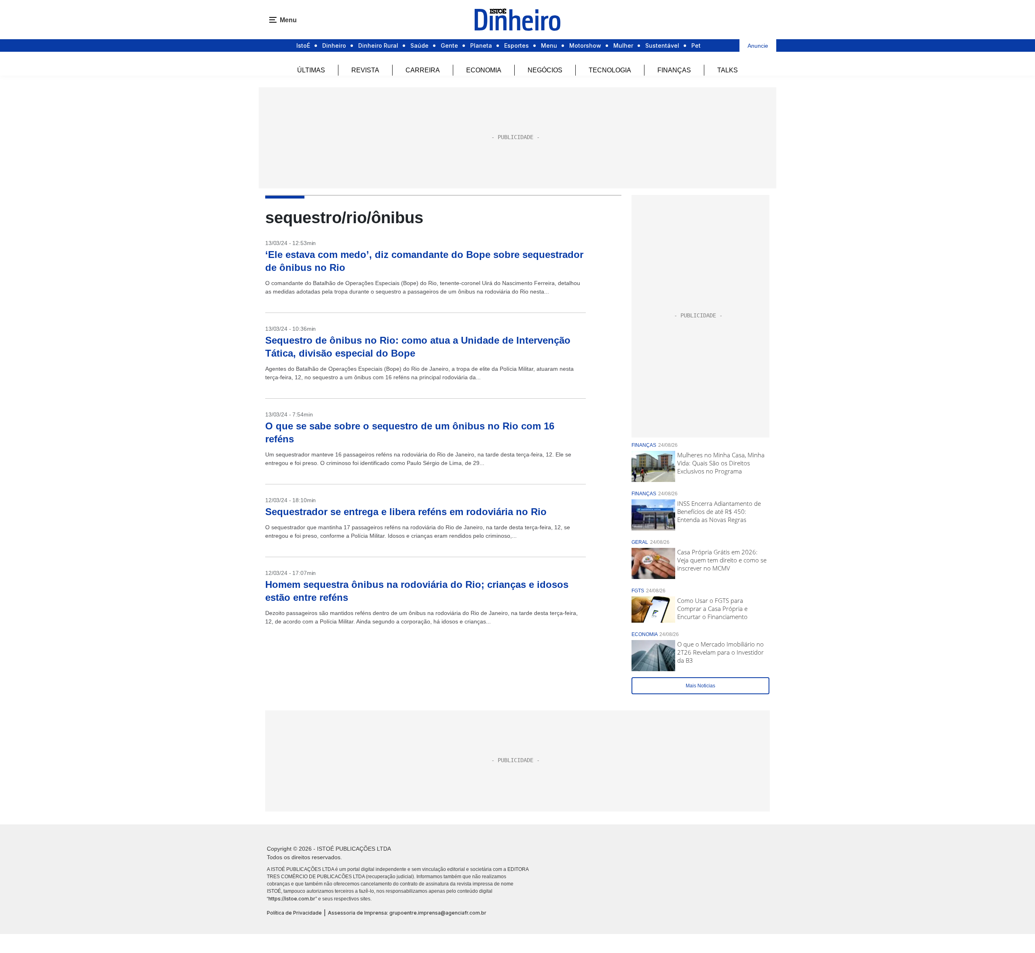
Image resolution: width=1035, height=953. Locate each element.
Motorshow (585, 45)
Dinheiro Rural (378, 45)
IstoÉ (303, 45)
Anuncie (758, 45)
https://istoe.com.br (291, 899)
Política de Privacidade (294, 913)
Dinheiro (334, 45)
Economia (483, 70)
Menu (549, 45)
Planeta (481, 45)
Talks (727, 70)
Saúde (419, 45)
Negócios (545, 70)
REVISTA (365, 70)
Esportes (516, 45)
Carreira (423, 70)
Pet (696, 45)
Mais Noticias (700, 686)
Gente (449, 45)
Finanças (674, 70)
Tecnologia (610, 70)
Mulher (623, 45)
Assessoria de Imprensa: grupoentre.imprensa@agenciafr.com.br (407, 913)
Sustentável (662, 45)
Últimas (311, 70)
